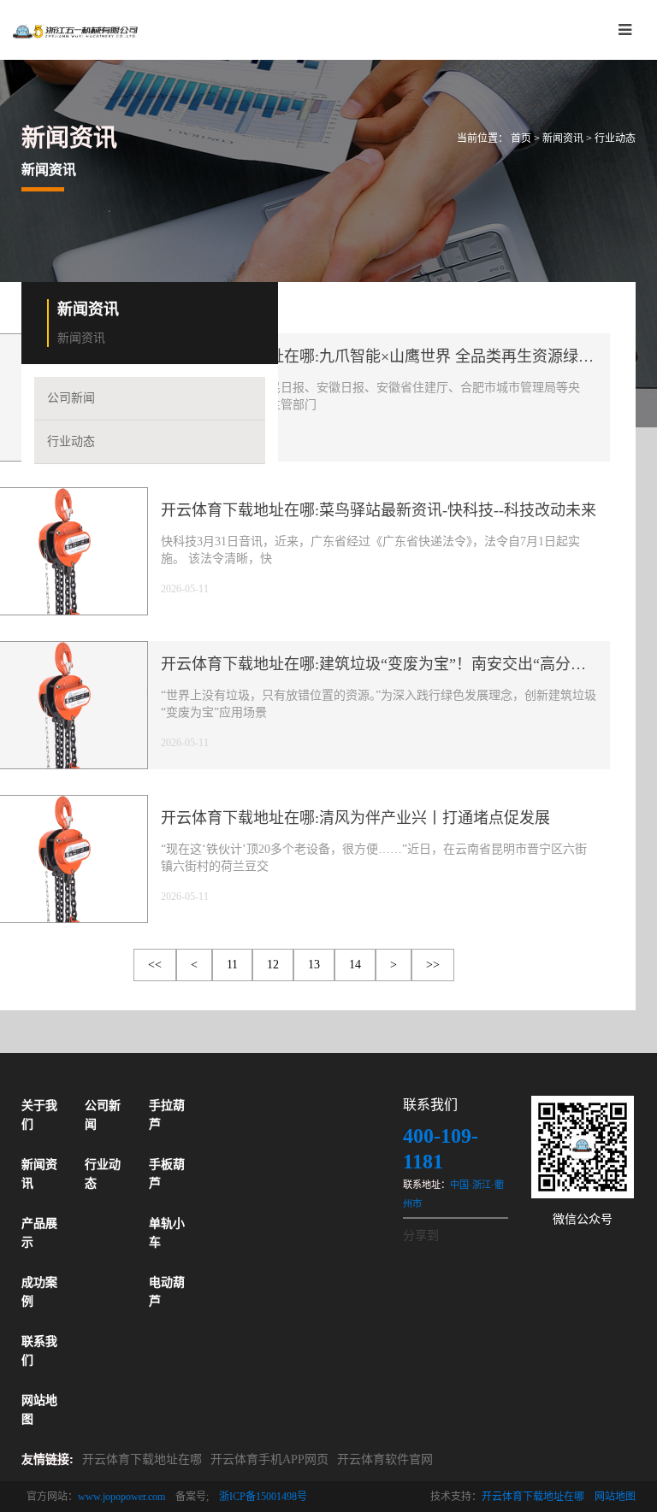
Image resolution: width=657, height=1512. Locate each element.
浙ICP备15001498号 (263, 1497)
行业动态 (615, 138)
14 (355, 964)
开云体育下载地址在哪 (142, 1459)
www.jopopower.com (121, 1497)
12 (273, 964)
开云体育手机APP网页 (269, 1459)
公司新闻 (71, 397)
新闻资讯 (562, 138)
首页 (521, 138)
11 (232, 964)
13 (314, 964)
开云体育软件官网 (385, 1459)
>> (433, 964)
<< (155, 964)
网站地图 (615, 1497)
